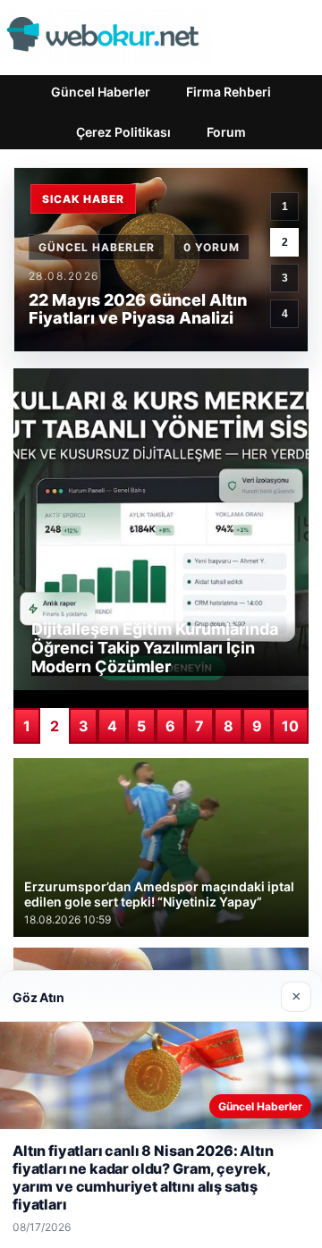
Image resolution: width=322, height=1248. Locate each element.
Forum (226, 131)
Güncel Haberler (100, 91)
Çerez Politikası (123, 131)
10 (290, 726)
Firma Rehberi (228, 91)
